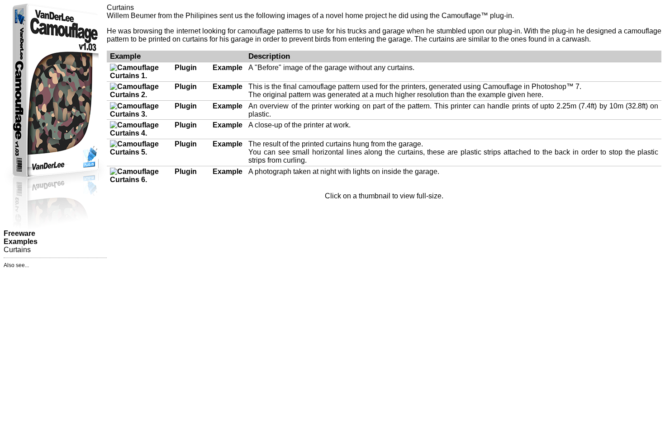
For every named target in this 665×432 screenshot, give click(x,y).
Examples (21, 241)
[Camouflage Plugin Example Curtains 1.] (176, 76)
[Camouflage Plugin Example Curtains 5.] (176, 152)
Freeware (19, 233)
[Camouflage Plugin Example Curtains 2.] (176, 95)
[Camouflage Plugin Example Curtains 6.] (176, 179)
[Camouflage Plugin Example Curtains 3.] (176, 114)
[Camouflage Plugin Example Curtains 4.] (176, 133)
